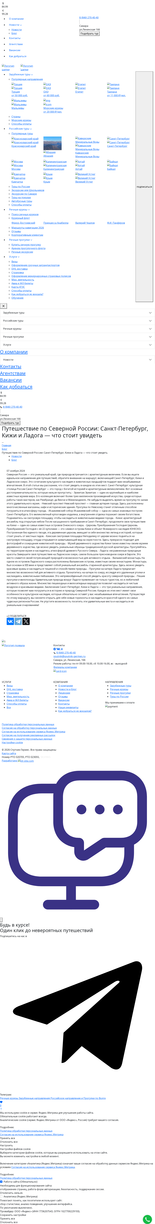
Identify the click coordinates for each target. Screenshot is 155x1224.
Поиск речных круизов (25, 214)
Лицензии (64, 693)
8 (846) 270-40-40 (89, 17)
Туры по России (21, 186)
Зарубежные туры (20, 74)
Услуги (13, 256)
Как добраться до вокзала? (27, 294)
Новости (14, 24)
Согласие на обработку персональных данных (29, 728)
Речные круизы (18, 209)
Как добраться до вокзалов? (75, 711)
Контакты (14, 38)
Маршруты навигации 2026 (28, 227)
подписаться (144, 186)
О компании (16, 18)
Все (9, 707)
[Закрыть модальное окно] (1, 920)
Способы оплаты (21, 123)
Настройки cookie (12, 742)
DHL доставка (20, 268)
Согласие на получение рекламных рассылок (28, 735)
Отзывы (16, 231)
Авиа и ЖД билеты (22, 283)
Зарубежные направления (35, 1098)
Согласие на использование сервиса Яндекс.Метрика (33, 731)
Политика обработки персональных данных (28, 724)
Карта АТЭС (18, 287)
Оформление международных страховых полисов (41, 276)
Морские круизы (21, 120)
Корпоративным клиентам (27, 235)
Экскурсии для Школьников (28, 190)
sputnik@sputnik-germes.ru (69, 656)
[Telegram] (18, 621)
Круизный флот (21, 218)
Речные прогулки (19, 239)
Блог (14, 33)
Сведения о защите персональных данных (27, 739)
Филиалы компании (65, 667)
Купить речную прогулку (26, 244)
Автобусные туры (22, 201)
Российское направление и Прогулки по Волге (78, 1098)
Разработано (10, 760)
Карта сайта (9, 753)
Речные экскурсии (22, 252)
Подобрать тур (89, 33)
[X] (26, 621)
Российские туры (19, 128)
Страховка (18, 272)
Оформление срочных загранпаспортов (35, 265)
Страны (16, 116)
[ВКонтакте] (10, 621)
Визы (15, 261)
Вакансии (14, 50)
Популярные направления (27, 79)
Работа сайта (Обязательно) (20, 1181)
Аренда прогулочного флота (28, 248)
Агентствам (16, 44)
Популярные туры (22, 133)
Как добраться (17, 56)
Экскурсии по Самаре (24, 193)
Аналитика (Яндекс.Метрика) (21, 1196)
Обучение (17, 297)
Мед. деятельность (23, 279)
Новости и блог (67, 689)
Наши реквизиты (68, 707)
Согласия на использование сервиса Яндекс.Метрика (43, 1167)
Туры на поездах (21, 197)
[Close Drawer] (3, 306)
